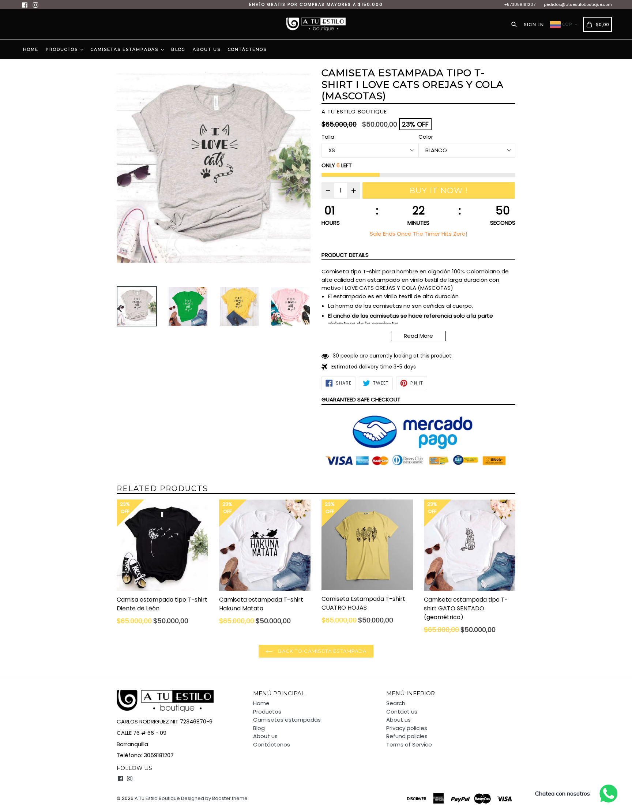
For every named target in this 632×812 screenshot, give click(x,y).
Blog (178, 49)
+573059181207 (519, 4)
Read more (418, 336)
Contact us (401, 711)
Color (425, 137)
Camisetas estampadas (125, 49)
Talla (327, 137)
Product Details (345, 255)
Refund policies (407, 736)
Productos (63, 49)
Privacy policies (406, 728)
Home (30, 49)
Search (395, 703)
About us (207, 49)
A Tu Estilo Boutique (157, 798)
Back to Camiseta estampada (321, 651)
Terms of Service (409, 744)
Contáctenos (247, 49)
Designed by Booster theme (214, 798)
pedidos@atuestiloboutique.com (578, 4)
